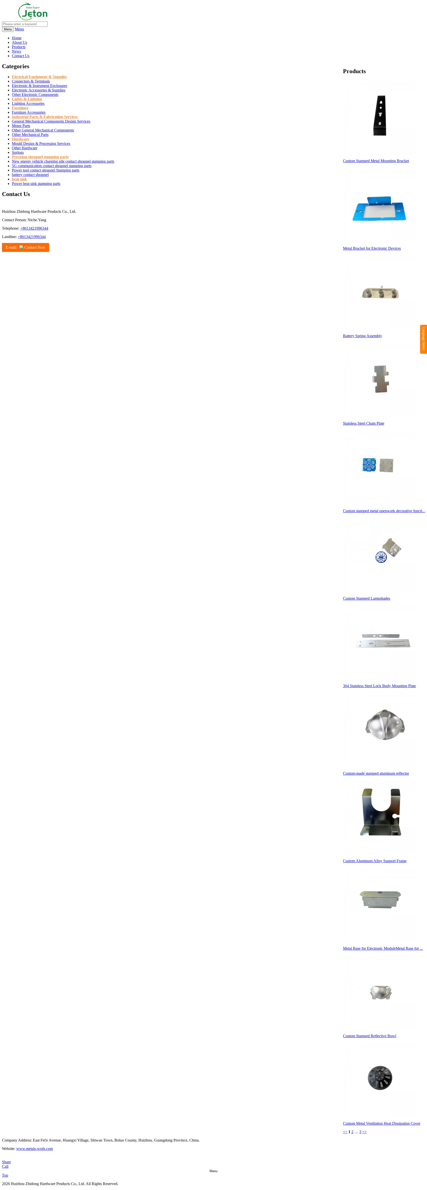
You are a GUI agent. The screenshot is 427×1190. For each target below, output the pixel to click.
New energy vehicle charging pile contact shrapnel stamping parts (63, 161)
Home (16, 38)
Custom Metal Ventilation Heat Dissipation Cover (381, 1123)
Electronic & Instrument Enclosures (39, 86)
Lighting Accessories (28, 103)
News (16, 51)
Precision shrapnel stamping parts (40, 157)
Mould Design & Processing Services (41, 143)
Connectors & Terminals (31, 81)
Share (6, 1162)
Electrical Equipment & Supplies (39, 77)
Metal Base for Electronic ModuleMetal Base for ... (383, 948)
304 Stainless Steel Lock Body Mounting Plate (379, 686)
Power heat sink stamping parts (36, 183)
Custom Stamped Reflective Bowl (369, 1036)
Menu (19, 29)
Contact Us (20, 56)
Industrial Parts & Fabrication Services (45, 117)
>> (364, 1132)
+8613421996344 (34, 228)
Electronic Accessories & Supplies (38, 90)
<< (345, 1132)
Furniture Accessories (28, 112)
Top (5, 1175)
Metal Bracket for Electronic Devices (372, 248)
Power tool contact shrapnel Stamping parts (45, 170)
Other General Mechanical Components (43, 130)
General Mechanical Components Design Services (51, 121)
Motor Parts (21, 126)
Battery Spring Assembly (362, 336)
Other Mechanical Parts (30, 134)
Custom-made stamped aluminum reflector (376, 773)
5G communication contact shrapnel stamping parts (51, 166)
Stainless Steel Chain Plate (363, 423)
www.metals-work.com (34, 1148)
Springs (18, 152)
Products (18, 47)
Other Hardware (24, 148)
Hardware (20, 139)
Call (5, 1166)
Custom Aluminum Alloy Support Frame (374, 861)
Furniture (20, 108)
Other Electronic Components (35, 94)
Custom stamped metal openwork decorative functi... (384, 511)
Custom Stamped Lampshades (366, 598)
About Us (19, 42)
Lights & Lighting (27, 99)
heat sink (19, 179)
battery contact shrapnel (30, 175)
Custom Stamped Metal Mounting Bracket (376, 161)
